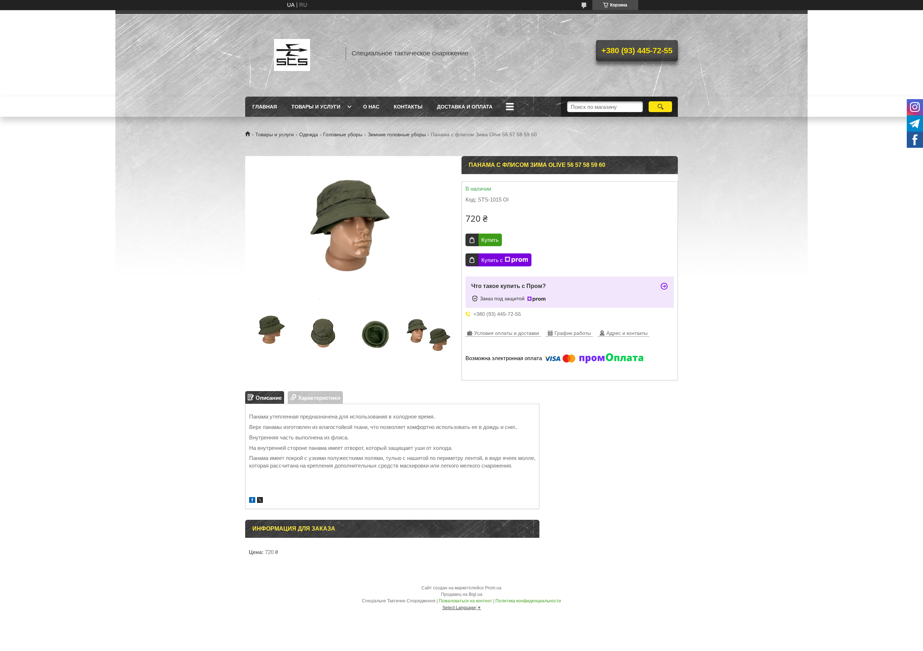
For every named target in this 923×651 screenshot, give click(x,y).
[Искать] (660, 106)
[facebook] (252, 501)
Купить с (492, 260)
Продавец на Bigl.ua (461, 594)
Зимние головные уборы (397, 134)
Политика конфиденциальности (528, 600)
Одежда (308, 134)
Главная (264, 107)
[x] (260, 501)
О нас (371, 107)
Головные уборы (342, 134)
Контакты (408, 107)
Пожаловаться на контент (465, 600)
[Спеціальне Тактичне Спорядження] (292, 53)
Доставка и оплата (465, 107)
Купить (490, 240)
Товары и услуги (315, 107)
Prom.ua (493, 587)
